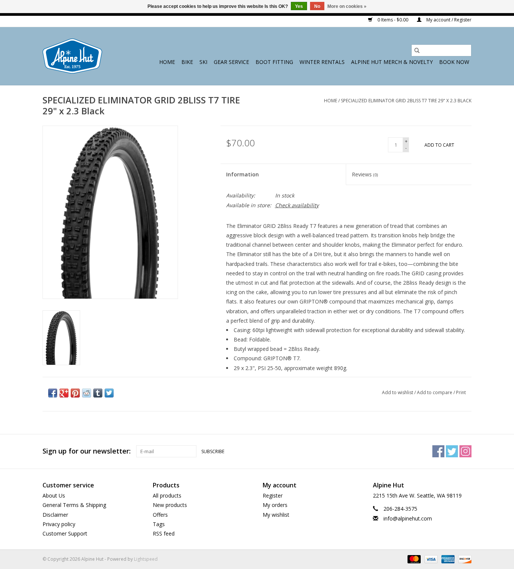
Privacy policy (59, 524)
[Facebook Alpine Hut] (438, 451)
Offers (160, 514)
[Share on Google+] (63, 393)
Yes (299, 6)
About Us (54, 495)
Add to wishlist (398, 392)
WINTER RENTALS (322, 61)
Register (273, 495)
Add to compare (435, 392)
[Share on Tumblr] (97, 393)
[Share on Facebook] (52, 393)
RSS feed (164, 533)
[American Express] (447, 558)
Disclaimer (55, 514)
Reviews (365, 174)
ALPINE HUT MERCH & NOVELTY (392, 61)
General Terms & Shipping (74, 504)
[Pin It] (75, 393)
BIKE (187, 61)
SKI (203, 61)
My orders (275, 504)
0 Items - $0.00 (392, 20)
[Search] (417, 50)
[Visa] (430, 558)
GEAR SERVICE (231, 61)
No (317, 6)
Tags (159, 524)
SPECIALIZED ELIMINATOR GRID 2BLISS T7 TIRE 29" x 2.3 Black (406, 100)
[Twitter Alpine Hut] (452, 451)
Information (242, 174)
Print (461, 392)
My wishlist (276, 514)
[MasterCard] (413, 558)
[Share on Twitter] (109, 393)
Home (167, 61)
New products (170, 504)
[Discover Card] (463, 558)
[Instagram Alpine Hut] (465, 451)
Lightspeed (146, 559)
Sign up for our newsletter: (87, 451)
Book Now (454, 61)
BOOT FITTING (274, 61)
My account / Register (448, 20)
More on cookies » (346, 6)
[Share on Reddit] (86, 393)
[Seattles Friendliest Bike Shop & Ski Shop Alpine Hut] (72, 56)
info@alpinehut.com (407, 518)
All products (167, 495)
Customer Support (65, 533)
